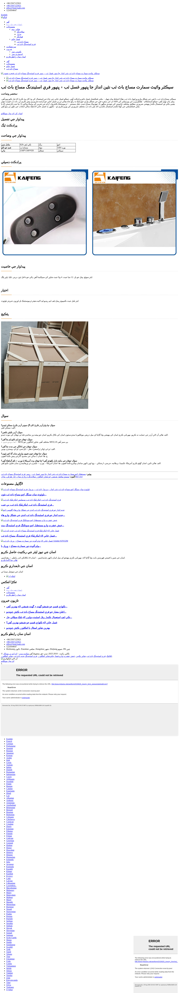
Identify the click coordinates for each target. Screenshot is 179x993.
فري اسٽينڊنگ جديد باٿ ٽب (25, 656)
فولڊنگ (20, 37)
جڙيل (19, 34)
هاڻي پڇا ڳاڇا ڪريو (9, 560)
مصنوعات (10, 27)
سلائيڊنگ (20, 32)
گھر (7, 22)
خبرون (9, 49)
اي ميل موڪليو (7, 661)
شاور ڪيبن (81, 656)
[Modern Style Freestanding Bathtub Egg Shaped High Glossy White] (33, 510)
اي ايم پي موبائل (10, 654)
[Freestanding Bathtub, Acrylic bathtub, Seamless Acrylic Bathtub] (31, 500)
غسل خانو (16, 39)
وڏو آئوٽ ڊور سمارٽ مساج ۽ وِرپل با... (21, 546)
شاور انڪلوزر (7, 656)
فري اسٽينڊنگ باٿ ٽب (26, 44)
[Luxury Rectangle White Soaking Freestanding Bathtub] (29, 520)
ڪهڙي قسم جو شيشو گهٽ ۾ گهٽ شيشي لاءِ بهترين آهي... (36, 606)
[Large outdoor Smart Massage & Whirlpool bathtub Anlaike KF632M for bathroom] (34, 541)
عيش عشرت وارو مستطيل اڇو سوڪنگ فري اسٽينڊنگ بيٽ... (32, 525)
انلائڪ (109, 656)
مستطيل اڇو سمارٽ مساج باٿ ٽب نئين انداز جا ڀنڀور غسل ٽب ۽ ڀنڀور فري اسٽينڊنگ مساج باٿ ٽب (43, 474)
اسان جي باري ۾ (14, 24)
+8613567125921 (13, 5)
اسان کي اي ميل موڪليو (11, 113)
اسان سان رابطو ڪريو (16, 57)
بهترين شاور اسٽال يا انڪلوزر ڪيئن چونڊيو (28, 628)
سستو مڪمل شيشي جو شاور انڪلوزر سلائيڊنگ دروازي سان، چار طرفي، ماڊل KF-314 (41, 477)
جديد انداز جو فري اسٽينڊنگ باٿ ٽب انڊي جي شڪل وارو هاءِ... (33, 515)
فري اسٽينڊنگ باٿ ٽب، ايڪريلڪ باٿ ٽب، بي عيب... (27, 504)
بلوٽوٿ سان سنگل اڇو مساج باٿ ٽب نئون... (24, 494)
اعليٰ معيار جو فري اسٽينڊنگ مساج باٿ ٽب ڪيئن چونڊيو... (36, 611)
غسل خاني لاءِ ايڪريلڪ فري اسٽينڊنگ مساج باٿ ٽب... (29, 535)
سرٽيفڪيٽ (11, 47)
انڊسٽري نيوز (17, 54)
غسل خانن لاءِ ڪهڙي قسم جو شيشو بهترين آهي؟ (31, 622)
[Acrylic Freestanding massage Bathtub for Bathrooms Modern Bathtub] (30, 531)
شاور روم (16, 29)
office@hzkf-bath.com (15, 8)
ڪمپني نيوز (16, 52)
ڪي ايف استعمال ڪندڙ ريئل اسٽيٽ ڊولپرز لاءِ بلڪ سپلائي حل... (39, 617)
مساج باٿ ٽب (23, 42)
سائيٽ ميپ (24, 654)
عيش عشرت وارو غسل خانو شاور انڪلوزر (56, 656)
